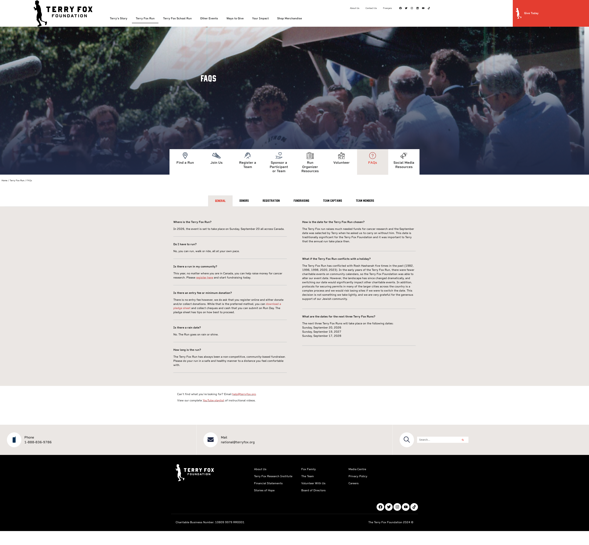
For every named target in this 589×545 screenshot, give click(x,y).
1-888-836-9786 (38, 442)
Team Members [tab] (365, 201)
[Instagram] (411, 8)
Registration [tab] (271, 201)
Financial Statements (268, 483)
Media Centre (357, 469)
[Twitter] (406, 8)
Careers (353, 483)
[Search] (462, 440)
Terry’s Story (118, 18)
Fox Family (308, 469)
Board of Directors (313, 490)
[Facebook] (400, 8)
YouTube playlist (213, 400)
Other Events (209, 18)
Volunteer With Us (313, 483)
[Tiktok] (428, 8)
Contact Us (371, 8)
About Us (354, 8)
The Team (307, 476)
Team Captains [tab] (332, 201)
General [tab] (220, 201)
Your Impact (260, 18)
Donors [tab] (244, 201)
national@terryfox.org (238, 442)
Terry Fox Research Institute (273, 476)
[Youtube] (423, 8)
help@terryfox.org (244, 394)
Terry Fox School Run (177, 18)
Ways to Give (235, 18)
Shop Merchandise (289, 18)
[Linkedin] (417, 8)
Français (387, 8)
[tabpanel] (294, 296)
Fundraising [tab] (301, 201)
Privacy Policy (357, 476)
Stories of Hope (264, 490)
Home (4, 180)
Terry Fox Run (145, 18)
